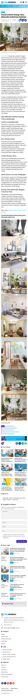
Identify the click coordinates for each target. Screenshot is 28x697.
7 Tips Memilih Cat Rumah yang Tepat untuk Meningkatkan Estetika (6, 488)
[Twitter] (19, 443)
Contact (3, 667)
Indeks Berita (4, 672)
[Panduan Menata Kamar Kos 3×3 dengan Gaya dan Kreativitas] (21, 482)
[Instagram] (8, 683)
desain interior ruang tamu (9, 428)
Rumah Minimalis (7, 649)
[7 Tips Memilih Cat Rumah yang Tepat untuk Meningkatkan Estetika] (7, 482)
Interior (3, 12)
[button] (21, 2)
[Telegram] (22, 443)
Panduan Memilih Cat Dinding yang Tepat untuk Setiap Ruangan (21, 474)
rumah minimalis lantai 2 (9, 656)
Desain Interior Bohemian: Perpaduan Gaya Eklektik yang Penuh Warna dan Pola (21, 460)
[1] (22, 20)
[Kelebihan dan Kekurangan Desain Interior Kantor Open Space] (7, 467)
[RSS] (13, 683)
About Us (3, 665)
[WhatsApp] (25, 443)
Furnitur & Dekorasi (6, 639)
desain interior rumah (8, 430)
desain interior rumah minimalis (11, 432)
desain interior (10, 426)
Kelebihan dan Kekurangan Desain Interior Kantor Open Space (6, 474)
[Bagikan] (25, 20)
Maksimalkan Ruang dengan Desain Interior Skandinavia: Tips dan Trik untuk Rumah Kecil (6, 460)
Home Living (4, 636)
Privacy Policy (4, 676)
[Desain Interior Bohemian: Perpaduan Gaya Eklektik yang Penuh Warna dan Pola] (21, 453)
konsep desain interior (8, 433)
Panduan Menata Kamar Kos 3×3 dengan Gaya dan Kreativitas (20, 488)
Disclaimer (4, 670)
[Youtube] (10, 683)
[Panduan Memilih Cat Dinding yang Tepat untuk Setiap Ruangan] (21, 467)
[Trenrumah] (8, 2)
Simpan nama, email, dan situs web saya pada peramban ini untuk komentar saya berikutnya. (14, 536)
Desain (3, 634)
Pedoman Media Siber (7, 674)
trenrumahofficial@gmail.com (12, 628)
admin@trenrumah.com (6, 19)
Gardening (4, 641)
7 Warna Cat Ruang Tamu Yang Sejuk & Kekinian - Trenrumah (14, 498)
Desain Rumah (6, 652)
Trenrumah (4, 56)
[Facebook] (17, 443)
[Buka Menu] (23, 2)
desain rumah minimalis (9, 654)
